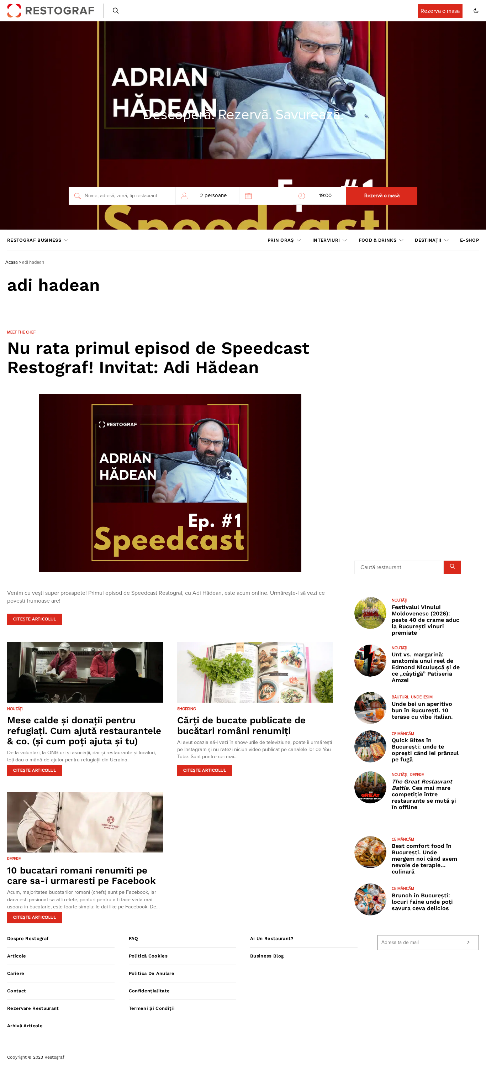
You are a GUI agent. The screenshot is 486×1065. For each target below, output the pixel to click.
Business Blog (267, 956)
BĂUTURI (400, 697)
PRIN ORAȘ (281, 240)
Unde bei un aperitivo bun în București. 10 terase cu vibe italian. (422, 710)
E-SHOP (469, 240)
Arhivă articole (25, 1025)
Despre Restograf (27, 938)
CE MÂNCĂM (403, 734)
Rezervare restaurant (33, 1008)
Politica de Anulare (151, 973)
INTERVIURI (326, 240)
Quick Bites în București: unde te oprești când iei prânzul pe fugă (425, 750)
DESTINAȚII (428, 240)
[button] (476, 11)
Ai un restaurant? (272, 938)
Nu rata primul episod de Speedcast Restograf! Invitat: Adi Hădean (158, 357)
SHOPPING (186, 709)
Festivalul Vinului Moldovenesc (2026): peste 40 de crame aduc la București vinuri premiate (425, 620)
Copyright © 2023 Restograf (35, 1057)
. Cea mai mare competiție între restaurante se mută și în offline (424, 794)
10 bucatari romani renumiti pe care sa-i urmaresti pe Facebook (81, 875)
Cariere (15, 973)
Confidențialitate (149, 990)
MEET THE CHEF (21, 332)
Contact (16, 990)
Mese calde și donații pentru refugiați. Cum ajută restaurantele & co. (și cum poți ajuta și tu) (84, 730)
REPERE (14, 859)
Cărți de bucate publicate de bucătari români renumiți (241, 725)
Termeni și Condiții (152, 1008)
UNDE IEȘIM (422, 697)
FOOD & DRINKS (377, 240)
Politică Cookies (148, 956)
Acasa (11, 262)
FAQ (133, 938)
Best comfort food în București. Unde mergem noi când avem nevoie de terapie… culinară (424, 859)
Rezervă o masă (382, 195)
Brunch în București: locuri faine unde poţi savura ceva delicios (422, 902)
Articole (16, 956)
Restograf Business (34, 240)
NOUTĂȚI (15, 709)
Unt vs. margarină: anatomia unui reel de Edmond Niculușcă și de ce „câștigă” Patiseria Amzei (426, 667)
